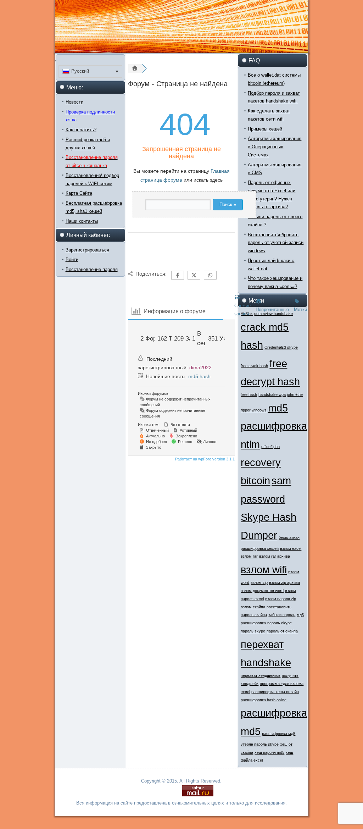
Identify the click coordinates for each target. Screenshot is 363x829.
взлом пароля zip (280, 599)
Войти (72, 259)
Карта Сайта (79, 193)
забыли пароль (281, 615)
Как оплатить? (81, 129)
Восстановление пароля (92, 269)
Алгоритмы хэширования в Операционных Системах (274, 146)
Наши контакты (82, 221)
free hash (249, 394)
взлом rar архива (274, 556)
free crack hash (254, 366)
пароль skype (253, 631)
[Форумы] (135, 68)
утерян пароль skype (260, 744)
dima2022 (200, 367)
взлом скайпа (253, 607)
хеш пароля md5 (269, 752)
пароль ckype (279, 623)
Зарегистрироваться (87, 250)
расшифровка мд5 (278, 733)
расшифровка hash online (263, 700)
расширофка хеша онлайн (275, 692)
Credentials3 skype (281, 347)
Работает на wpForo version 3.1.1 (204, 459)
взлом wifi (264, 569)
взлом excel (290, 548)
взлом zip (259, 582)
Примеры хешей (265, 129)
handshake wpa (272, 394)
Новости (74, 102)
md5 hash (199, 376)
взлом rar (249, 556)
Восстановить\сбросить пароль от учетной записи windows (275, 243)
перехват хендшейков (260, 675)
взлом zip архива (284, 582)
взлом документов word (262, 590)
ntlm (250, 444)
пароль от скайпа (282, 631)
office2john (270, 446)
